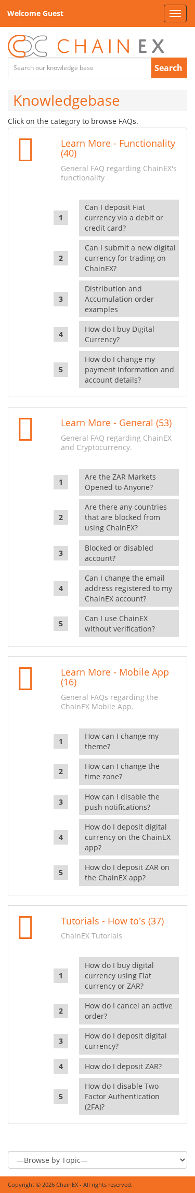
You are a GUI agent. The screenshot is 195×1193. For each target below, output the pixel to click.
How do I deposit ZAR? (123, 1066)
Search (168, 68)
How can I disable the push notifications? (122, 802)
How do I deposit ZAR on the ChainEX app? (127, 872)
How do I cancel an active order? (129, 1011)
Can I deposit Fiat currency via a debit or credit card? (124, 217)
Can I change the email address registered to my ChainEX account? (128, 588)
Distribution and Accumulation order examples (119, 299)
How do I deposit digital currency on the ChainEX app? (128, 837)
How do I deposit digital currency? (126, 1041)
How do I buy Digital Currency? (119, 334)
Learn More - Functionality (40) (118, 148)
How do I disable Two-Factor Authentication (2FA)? (123, 1096)
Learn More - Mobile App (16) (115, 677)
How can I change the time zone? (122, 771)
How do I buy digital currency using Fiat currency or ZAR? (119, 975)
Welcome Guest (35, 13)
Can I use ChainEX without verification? (120, 623)
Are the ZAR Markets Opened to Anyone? (120, 482)
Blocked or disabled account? (119, 553)
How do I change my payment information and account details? (129, 369)
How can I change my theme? (122, 741)
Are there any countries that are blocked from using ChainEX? (126, 517)
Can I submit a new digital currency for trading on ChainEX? (130, 258)
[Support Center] (86, 46)
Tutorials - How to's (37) (112, 921)
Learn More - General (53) (116, 422)
